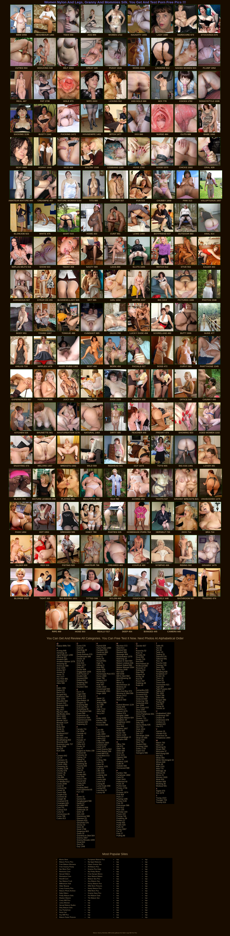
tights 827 (160, 691)
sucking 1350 (142, 746)
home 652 (100, 672)
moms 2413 (121, 695)
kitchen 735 (101, 720)
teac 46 (159, 661)
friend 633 (81, 781)
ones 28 (120, 753)
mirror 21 (120, 682)
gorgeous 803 (83, 831)
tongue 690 (161, 700)
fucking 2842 (82, 787)
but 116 (60, 749)
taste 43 (159, 652)
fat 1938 (80, 731)
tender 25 (160, 676)
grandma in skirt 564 (86, 836)
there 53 (160, 680)
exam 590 (81, 713)
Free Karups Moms (95, 874)
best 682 (60, 707)
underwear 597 (162, 716)
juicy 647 (100, 713)
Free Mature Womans (67, 864)
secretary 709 (142, 697)
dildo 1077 (81, 665)
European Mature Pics (96, 859)
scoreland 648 (142, 692)
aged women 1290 (65, 655)
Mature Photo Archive (67, 891)
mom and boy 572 (124, 691)
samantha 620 (142, 690)
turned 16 (160, 708)
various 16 (160, 731)
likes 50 (100, 764)
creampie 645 (63, 803)
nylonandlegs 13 (123, 737)
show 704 (140, 716)
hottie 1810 (101, 687)
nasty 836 (120, 707)
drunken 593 (82, 687)
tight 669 (160, 687)
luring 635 (101, 788)
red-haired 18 (142, 664)
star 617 (139, 733)
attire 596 (61, 683)
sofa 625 (140, 731)
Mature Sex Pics (94, 879)
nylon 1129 (121, 735)
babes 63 (61, 690)
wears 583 (160, 749)
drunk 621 (81, 685)
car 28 (59, 758)
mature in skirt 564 (124, 661)
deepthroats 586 (84, 657)
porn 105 (120, 810)
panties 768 (121, 773)
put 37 (119, 831)
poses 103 (121, 814)
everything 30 (82, 709)
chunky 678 (62, 771)
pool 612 (120, 808)
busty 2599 (61, 746)
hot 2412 (100, 682)
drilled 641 (81, 680)
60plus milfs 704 (63, 646)
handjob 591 (101, 650)
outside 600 (121, 766)
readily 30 (140, 655)
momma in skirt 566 (124, 693)
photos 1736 (121, 788)
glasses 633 (82, 820)
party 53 (120, 777)
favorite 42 (81, 733)
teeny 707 (160, 670)
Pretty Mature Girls (66, 895)
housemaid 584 (103, 689)
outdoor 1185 (122, 762)
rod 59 (139, 679)
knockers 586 (102, 725)
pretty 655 (120, 823)
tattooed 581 (161, 659)
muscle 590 (121, 700)
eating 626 (81, 696)
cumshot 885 (62, 805)
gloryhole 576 (83, 823)
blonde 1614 (62, 720)
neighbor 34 (121, 720)
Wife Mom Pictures (95, 886)
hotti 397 (100, 685)
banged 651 (62, 695)
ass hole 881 (62, 679)
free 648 (80, 777)
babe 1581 (61, 688)
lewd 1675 (101, 747)
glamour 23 (82, 818)
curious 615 (62, 810)
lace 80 (99, 730)
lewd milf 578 (102, 753)
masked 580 (121, 652)
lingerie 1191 (102, 766)
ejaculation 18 (83, 700)
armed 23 (61, 672)
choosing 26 (62, 766)
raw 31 (139, 653)
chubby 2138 (62, 769)
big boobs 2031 (63, 714)
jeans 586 (100, 700)
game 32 (80, 797)
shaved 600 (141, 712)
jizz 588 (100, 705)
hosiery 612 (101, 680)
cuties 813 (61, 818)
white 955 (160, 758)
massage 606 (122, 654)
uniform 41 (160, 722)
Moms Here (63, 859)
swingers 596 (142, 753)
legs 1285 (100, 741)
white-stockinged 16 (165, 760)
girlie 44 (80, 812)
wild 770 (160, 769)
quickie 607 (141, 646)
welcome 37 (161, 751)
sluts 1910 (140, 729)
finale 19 (81, 746)
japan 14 (100, 698)
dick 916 (80, 663)
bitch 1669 (61, 716)
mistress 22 (121, 687)
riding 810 (140, 670)
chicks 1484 (62, 764)
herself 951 (101, 661)
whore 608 (160, 762)
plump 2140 (121, 801)
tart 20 (159, 650)
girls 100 (80, 814)
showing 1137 (142, 720)
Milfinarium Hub (65, 883)
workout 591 (161, 786)
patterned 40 (121, 782)
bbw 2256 (61, 699)
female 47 (81, 740)
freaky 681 (81, 774)
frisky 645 (81, 783)
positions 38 (121, 818)
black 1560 (61, 718)
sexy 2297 (140, 710)
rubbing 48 (141, 683)
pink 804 (120, 795)
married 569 (121, 650)
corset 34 (61, 790)
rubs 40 (139, 685)
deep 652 (81, 652)
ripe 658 (140, 672)
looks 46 (100, 777)
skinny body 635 (143, 725)
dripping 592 (82, 682)
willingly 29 (161, 771)
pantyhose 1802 (123, 775)
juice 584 (100, 711)
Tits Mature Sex (94, 898)
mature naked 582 (124, 665)
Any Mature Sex (94, 881)
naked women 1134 (125, 705)
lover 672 (100, 782)
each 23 (80, 692)
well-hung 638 (162, 753)
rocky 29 (140, 677)
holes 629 (100, 670)
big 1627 (60, 710)
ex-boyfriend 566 (84, 711)
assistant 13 (62, 681)
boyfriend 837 (62, 733)
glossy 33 (81, 825)
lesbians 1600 (102, 743)
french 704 (81, 779)
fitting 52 (81, 759)
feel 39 (80, 736)
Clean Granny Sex (95, 864)
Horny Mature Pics (95, 883)
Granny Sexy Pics (94, 893)
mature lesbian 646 (124, 663)
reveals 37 (141, 668)
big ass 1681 (62, 712)
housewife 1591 (103, 691)
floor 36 (80, 768)
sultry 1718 (141, 749)
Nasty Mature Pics (95, 888)
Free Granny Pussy (66, 867)
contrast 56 (61, 788)
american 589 (62, 666)
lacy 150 (100, 732)
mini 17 (119, 680)
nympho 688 (121, 739)
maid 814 (120, 648)
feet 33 (80, 738)
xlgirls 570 (160, 791)
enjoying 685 (82, 705)
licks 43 (100, 762)
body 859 (61, 727)
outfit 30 (120, 764)
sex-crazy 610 (142, 707)
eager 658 (81, 694)
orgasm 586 (121, 757)
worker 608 (161, 782)
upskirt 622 (161, 724)
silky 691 (140, 723)
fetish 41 (81, 742)
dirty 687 (80, 667)
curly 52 (60, 812)
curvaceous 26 (63, 814)
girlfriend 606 (82, 808)
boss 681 (61, 731)
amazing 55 (62, 664)
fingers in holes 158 (85, 751)
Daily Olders (63, 893)
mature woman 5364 (125, 667)
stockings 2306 (142, 736)
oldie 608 (120, 751)
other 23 (120, 759)
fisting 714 (81, 757)
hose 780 (100, 678)
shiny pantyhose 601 (145, 714)
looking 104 (101, 775)
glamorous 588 (83, 816)
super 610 (140, 751)
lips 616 (100, 769)
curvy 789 (61, 816)
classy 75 (61, 775)
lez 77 (99, 758)
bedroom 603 (62, 705)
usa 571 (159, 726)
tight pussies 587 (163, 689)
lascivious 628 (102, 736)
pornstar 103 (121, 812)
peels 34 (120, 784)
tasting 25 (160, 654)
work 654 (160, 779)
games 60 (81, 799)
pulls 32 (119, 827)
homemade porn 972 (105, 674)
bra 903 (60, 736)
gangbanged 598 (84, 801)
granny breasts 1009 (86, 840)
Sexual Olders (64, 874)
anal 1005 (61, 668)
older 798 (120, 749)
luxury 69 (100, 792)
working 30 (161, 784)
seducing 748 (142, 701)
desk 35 (80, 661)
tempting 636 (161, 672)
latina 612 (100, 738)
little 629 (100, 771)
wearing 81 (161, 747)
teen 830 (160, 667)
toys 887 (160, 704)
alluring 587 (62, 657)
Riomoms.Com (64, 871)
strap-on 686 (141, 738)
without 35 (160, 773)
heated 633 (101, 654)
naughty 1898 (122, 716)
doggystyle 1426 (84, 672)
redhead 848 (142, 666)
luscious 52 (101, 790)
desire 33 (81, 659)
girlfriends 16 (82, 810)
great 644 (81, 842)
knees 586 (101, 723)
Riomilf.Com (63, 879)
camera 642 (62, 756)
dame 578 (81, 646)
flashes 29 (81, 762)
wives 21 (160, 775)
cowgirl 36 (61, 799)
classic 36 (61, 773)
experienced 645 (84, 720)
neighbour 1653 (123, 722)
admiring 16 (62, 653)
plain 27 (120, 797)
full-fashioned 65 (84, 790)
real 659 (140, 657)
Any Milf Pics (64, 915)
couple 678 (61, 795)
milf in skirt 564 (122, 676)
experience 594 (83, 718)
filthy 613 (81, 744)
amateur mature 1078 (66, 661)
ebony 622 (81, 698)
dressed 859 (82, 678)
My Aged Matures (94, 862)
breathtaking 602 (64, 740)
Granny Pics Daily (94, 869)
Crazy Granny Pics (66, 888)
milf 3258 (120, 674)
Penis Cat (62, 912)
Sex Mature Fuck (65, 881)
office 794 (120, 744)
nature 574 (121, 713)
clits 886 (60, 777)
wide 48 (159, 764)
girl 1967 (80, 805)
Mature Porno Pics (66, 862)
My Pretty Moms (94, 871)
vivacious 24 (161, 736)
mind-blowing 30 (123, 678)
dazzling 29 (82, 650)
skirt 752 (140, 727)
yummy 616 (161, 802)
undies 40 (160, 718)
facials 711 (81, 729)
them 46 (160, 678)
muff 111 (120, 698)
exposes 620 (82, 722)
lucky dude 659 (103, 786)
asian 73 (60, 674)
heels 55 (100, 659)
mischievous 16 (123, 685)
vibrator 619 (161, 733)
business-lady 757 (65, 744)
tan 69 (159, 648)
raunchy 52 (141, 651)
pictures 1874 (122, 792)
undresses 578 (162, 720)
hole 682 (100, 667)
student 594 (141, 744)
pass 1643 (121, 779)
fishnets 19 (82, 755)
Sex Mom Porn (64, 869)
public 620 (121, 825)
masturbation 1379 (124, 657)
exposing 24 (82, 724)
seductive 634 (142, 703)
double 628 (82, 676)
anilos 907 (61, 670)
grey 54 (80, 844)
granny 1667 (82, 838)
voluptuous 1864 (163, 738)
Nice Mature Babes (95, 876)
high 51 (99, 663)
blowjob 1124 (62, 723)
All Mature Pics (93, 867)
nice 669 (120, 726)
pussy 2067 (121, 829)
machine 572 (121, 646)
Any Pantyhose (65, 910)
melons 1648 (121, 670)
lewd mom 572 (102, 756)
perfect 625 (121, 786)
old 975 (119, 746)
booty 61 (60, 729)
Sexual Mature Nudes (67, 905)
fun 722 (80, 792)
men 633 (120, 672)
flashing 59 (82, 764)
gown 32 (80, 833)
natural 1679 (121, 711)
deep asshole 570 (84, 654)
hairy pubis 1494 (103, 648)
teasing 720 (161, 665)
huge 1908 (101, 693)
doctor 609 (81, 670)
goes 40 (80, 827)
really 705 (140, 659)
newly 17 (120, 724)
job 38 (99, 707)
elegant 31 (81, 703)
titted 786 (160, 695)
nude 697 (120, 731)
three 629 (160, 682)
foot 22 (80, 770)
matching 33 (121, 659)
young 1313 (161, 798)
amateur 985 (62, 659)
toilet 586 (160, 698)
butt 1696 (61, 751)
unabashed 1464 (163, 713)
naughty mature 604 (125, 718)
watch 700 (160, 743)
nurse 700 (120, 733)
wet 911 (159, 756)
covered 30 (61, 797)
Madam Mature (65, 898)
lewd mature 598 (103, 751)
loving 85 (100, 784)
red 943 (139, 661)
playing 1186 (122, 799)
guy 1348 (81, 846)
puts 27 (119, 833)
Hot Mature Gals (94, 895)
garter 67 (81, 803)
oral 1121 (120, 755)
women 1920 (161, 777)
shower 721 (141, 718)
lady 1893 (100, 734)
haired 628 (101, 646)
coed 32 (60, 786)
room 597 (140, 681)
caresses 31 (62, 760)
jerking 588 (101, 703)
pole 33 (119, 803)
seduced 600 (141, 699)
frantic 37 (81, 772)
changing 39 (62, 762)
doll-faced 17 (83, 674)
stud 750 (140, 742)
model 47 (120, 689)
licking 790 (101, 760)
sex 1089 (140, 705)
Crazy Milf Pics (64, 900)
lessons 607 (101, 745)
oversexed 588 (122, 768)
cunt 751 (60, 808)
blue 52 (60, 725)
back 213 (61, 692)
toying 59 (160, 702)
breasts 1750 (62, 738)
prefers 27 (120, 820)
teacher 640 (161, 663)
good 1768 (81, 829)
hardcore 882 (102, 652)
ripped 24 (140, 674)
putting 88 (120, 836)
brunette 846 (62, 742)
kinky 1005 (101, 718)
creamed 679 (62, 801)
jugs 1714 (100, 709)
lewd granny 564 (104, 749)
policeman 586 (122, 805)
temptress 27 (161, 674)
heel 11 (99, 657)
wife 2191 (160, 766)
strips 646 (140, 740)
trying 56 (160, 706)
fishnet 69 (81, 753)
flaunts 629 (82, 766)
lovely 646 (101, 779)
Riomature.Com (65, 876)
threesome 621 (162, 685)
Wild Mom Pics (93, 891)
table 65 (159, 646)
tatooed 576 (161, 657)
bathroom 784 (63, 697)
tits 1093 (160, 693)
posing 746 (121, 816)
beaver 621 (61, 703)
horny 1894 (101, 676)
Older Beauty (64, 886)
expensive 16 (82, 716)
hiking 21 (100, 665)
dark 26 (80, 648)
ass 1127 (60, 677)
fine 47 (80, 749)
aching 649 (61, 651)
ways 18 (159, 745)
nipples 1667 (122, 728)
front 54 (80, 785)
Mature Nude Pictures (67, 917)
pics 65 (119, 790)
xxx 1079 (160, 793)
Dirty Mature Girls (65, 907)
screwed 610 (141, 695)
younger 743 (161, 800)
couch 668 (61, 792)
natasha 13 (121, 709)
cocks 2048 (62, 784)
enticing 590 (82, 707)
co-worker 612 (63, 782)
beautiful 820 (62, 701)
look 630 (100, 773)
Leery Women (64, 903)
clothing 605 (62, 779)
